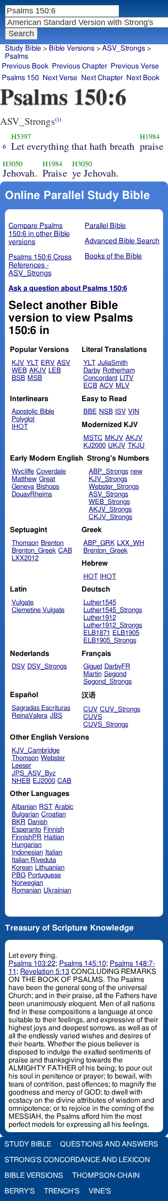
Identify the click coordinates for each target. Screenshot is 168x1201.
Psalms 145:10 (82, 963)
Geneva (23, 486)
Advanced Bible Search (122, 241)
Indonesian (27, 852)
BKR (19, 822)
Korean (22, 867)
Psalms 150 (20, 77)
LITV (127, 378)
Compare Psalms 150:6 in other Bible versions (39, 233)
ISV (120, 411)
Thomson (25, 543)
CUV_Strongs (120, 709)
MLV (122, 385)
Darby (91, 370)
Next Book (142, 77)
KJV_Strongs (108, 479)
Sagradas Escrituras (41, 708)
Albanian (24, 806)
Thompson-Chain (106, 1175)
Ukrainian (57, 890)
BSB (18, 378)
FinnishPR (27, 837)
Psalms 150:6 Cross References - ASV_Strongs (40, 265)
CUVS (92, 717)
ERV (48, 362)
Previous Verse (135, 66)
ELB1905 (125, 633)
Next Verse (60, 77)
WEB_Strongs (109, 502)
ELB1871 (96, 633)
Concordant (100, 378)
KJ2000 (94, 445)
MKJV (114, 438)
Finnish (53, 829)
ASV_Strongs (123, 48)
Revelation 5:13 (44, 971)
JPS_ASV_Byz (34, 773)
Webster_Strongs (114, 486)
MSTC (93, 438)
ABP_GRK (99, 543)
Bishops (47, 486)
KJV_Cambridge (36, 750)
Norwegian (27, 883)
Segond (115, 674)
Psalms (16, 56)
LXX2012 (25, 558)
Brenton (52, 543)
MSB (34, 378)
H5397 (21, 136)
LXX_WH (130, 543)
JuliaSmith (113, 362)
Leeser (21, 765)
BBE (90, 411)
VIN (133, 411)
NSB (106, 411)
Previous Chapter (79, 66)
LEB (54, 370)
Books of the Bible (113, 256)
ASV (63, 362)
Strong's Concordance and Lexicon (77, 1159)
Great (47, 479)
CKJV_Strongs (110, 517)
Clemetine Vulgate (38, 610)
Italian (53, 852)
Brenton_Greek (34, 550)
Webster (53, 758)
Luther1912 (99, 617)
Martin (92, 674)
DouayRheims (32, 494)
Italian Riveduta (34, 860)
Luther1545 (99, 602)
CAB (65, 550)
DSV (18, 666)
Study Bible (23, 48)
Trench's (62, 1191)
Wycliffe (23, 471)
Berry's (19, 1191)
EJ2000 (44, 781)
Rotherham (119, 370)
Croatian (53, 814)
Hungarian (27, 845)
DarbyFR (117, 666)
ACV (106, 385)
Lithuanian (50, 867)
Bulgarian (25, 814)
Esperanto (26, 829)
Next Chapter (102, 77)
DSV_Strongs (47, 666)
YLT (32, 362)
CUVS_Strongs (105, 724)
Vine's (100, 1191)
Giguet (92, 666)
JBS (56, 715)
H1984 (150, 136)
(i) (58, 119)
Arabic (64, 806)
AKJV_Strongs (110, 509)
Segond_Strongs (107, 681)
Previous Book (25, 66)
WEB (19, 370)
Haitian (54, 837)
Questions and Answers (109, 1144)
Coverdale (51, 471)
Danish (37, 822)
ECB (90, 385)
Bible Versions (72, 48)
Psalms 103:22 (32, 963)
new (136, 471)
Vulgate (23, 602)
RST (45, 806)
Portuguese (44, 875)
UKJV (116, 445)
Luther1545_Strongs (112, 610)
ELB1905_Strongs (109, 640)
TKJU (136, 445)
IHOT (20, 426)
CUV (90, 709)
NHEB (21, 781)
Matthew (24, 479)
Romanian (26, 890)
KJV (18, 362)
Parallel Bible (105, 225)
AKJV (37, 370)
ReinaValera (29, 715)
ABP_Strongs (108, 471)
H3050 (13, 164)
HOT (90, 576)
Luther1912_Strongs (112, 625)
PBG (19, 875)
